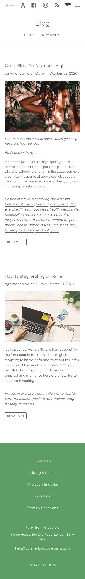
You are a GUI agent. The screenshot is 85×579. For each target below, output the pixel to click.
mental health (16, 225)
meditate (24, 219)
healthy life (69, 209)
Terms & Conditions (42, 508)
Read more (15, 241)
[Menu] (77, 5)
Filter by (29, 34)
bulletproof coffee (19, 204)
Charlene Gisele (21, 153)
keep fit (56, 214)
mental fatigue (63, 219)
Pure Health (48, 564)
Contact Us (42, 461)
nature (34, 225)
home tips (62, 393)
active (25, 199)
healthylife (13, 214)
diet (72, 204)
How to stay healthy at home (33, 276)
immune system (36, 214)
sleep (63, 225)
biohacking (40, 199)
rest (54, 225)
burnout (42, 204)
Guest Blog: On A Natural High (35, 65)
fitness (24, 209)
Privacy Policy (42, 496)
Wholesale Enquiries (42, 484)
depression (59, 204)
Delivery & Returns (42, 472)
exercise (11, 209)
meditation (41, 219)
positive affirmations (48, 398)
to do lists (26, 230)
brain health (60, 199)
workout (42, 230)
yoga (54, 230)
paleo (45, 225)
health (54, 209)
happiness (39, 209)
